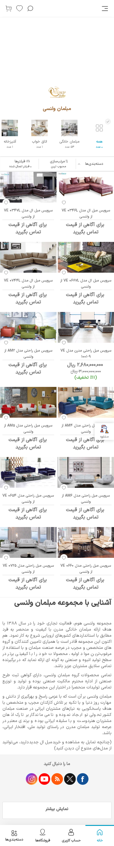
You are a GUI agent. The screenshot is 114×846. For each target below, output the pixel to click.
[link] (105, 8)
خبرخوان (57, 779)
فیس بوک (82, 779)
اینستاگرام (31, 779)
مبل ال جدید (40, 742)
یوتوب (44, 779)
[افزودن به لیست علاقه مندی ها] (63, 202)
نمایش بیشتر (57, 809)
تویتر (70, 779)
